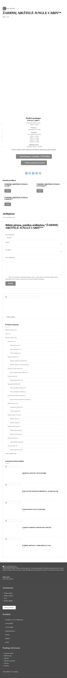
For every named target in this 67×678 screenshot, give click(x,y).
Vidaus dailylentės (14, 353)
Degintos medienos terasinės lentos (18, 364)
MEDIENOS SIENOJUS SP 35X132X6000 (34, 473)
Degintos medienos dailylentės (17, 361)
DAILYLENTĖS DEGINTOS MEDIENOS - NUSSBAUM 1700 (40, 491)
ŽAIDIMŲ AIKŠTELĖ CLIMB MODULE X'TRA (36, 545)
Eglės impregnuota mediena (17, 387)
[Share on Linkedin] (33, 173)
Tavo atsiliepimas (10, 257)
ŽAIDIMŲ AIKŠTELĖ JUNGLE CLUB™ (16, 185)
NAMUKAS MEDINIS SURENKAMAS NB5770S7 (36, 527)
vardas (7, 242)
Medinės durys (13, 418)
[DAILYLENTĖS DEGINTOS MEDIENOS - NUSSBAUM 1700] (13, 492)
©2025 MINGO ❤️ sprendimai (10, 671)
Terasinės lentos (11, 445)
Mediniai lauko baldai (13, 426)
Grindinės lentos (12, 376)
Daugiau (8, 191)
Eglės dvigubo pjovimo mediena (18, 372)
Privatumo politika (8, 653)
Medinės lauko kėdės (15, 430)
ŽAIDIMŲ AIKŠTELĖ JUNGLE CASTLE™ (16, 198)
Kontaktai (6, 665)
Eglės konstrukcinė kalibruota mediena (19, 399)
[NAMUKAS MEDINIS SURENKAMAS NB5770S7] (13, 528)
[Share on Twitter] (29, 173)
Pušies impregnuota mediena (17, 391)
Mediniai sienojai (12, 438)
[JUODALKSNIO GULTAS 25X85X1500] (13, 510)
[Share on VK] (36, 173)
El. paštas (8, 250)
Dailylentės (10, 341)
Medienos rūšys (8, 655)
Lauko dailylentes (14, 349)
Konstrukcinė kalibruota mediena (16, 395)
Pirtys (6, 333)
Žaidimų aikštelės (9, 8)
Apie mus (6, 663)
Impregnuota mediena (13, 384)
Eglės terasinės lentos (15, 449)
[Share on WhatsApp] (40, 173)
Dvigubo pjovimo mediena (14, 368)
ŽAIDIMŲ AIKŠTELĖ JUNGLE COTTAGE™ (48, 185)
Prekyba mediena (9, 337)
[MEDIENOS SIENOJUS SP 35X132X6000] (13, 474)
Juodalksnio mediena (15, 407)
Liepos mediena (14, 411)
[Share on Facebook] (26, 173)
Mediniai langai (14, 422)
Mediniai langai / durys (13, 415)
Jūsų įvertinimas (9, 234)
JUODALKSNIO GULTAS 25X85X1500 (33, 509)
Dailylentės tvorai (14, 345)
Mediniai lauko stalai (15, 434)
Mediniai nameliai (9, 330)
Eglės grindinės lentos (15, 380)
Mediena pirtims (12, 403)
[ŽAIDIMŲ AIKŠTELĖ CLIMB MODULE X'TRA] (13, 546)
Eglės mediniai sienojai (16, 442)
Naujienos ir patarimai (9, 660)
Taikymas (6, 658)
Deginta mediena (12, 357)
